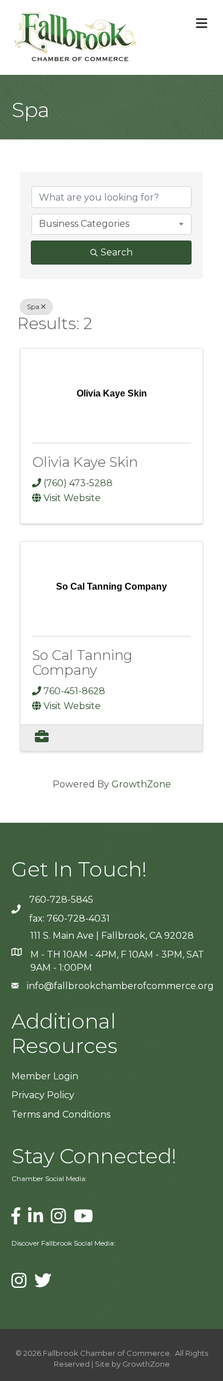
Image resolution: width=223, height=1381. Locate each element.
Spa (33, 306)
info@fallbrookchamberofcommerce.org (120, 985)
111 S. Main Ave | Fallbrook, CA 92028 (112, 935)
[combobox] (111, 224)
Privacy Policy (42, 1095)
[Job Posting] (41, 737)
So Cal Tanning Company (82, 662)
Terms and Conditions (60, 1114)
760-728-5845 (61, 899)
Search (117, 252)
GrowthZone (141, 784)
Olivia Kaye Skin (85, 462)
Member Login (44, 1076)
